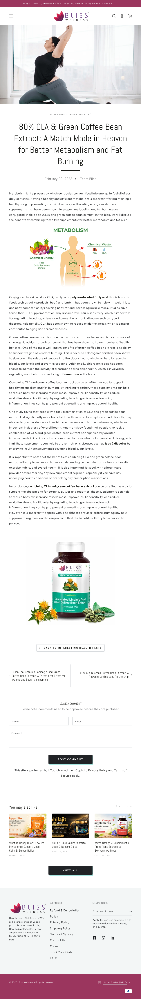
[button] (114, 16)
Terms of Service (62, 934)
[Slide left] (120, 807)
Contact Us (58, 940)
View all (70, 870)
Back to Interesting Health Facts (73, 647)
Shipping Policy (60, 928)
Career (55, 946)
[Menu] (11, 16)
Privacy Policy (97, 770)
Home (53, 114)
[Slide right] (128, 807)
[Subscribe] (130, 911)
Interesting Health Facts (74, 114)
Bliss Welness (26, 982)
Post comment (70, 759)
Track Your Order (62, 952)
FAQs (53, 958)
